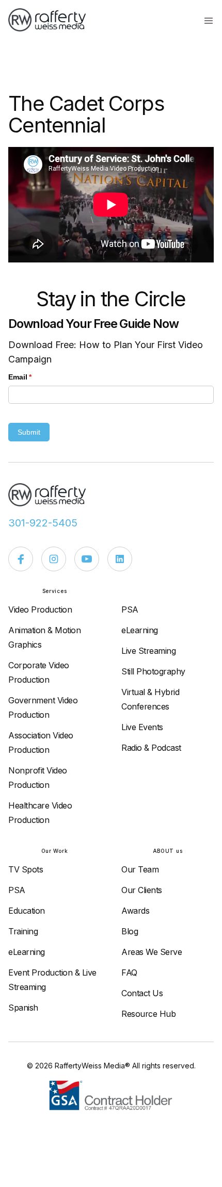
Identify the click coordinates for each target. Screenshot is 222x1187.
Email (35, 377)
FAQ (129, 972)
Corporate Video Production (38, 672)
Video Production (40, 609)
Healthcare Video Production (40, 812)
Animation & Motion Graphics (44, 637)
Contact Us (142, 993)
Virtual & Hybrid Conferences (150, 699)
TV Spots (25, 869)
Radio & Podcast (151, 748)
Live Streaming (148, 651)
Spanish (23, 1007)
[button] (208, 20)
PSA (129, 609)
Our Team (139, 869)
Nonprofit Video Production (37, 777)
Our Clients (141, 890)
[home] (52, 19)
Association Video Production (40, 742)
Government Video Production (42, 707)
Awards (135, 910)
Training (23, 931)
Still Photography (153, 671)
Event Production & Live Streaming (52, 979)
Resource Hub (148, 1014)
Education (26, 910)
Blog (129, 931)
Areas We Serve (151, 952)
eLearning (139, 630)
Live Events (142, 727)
